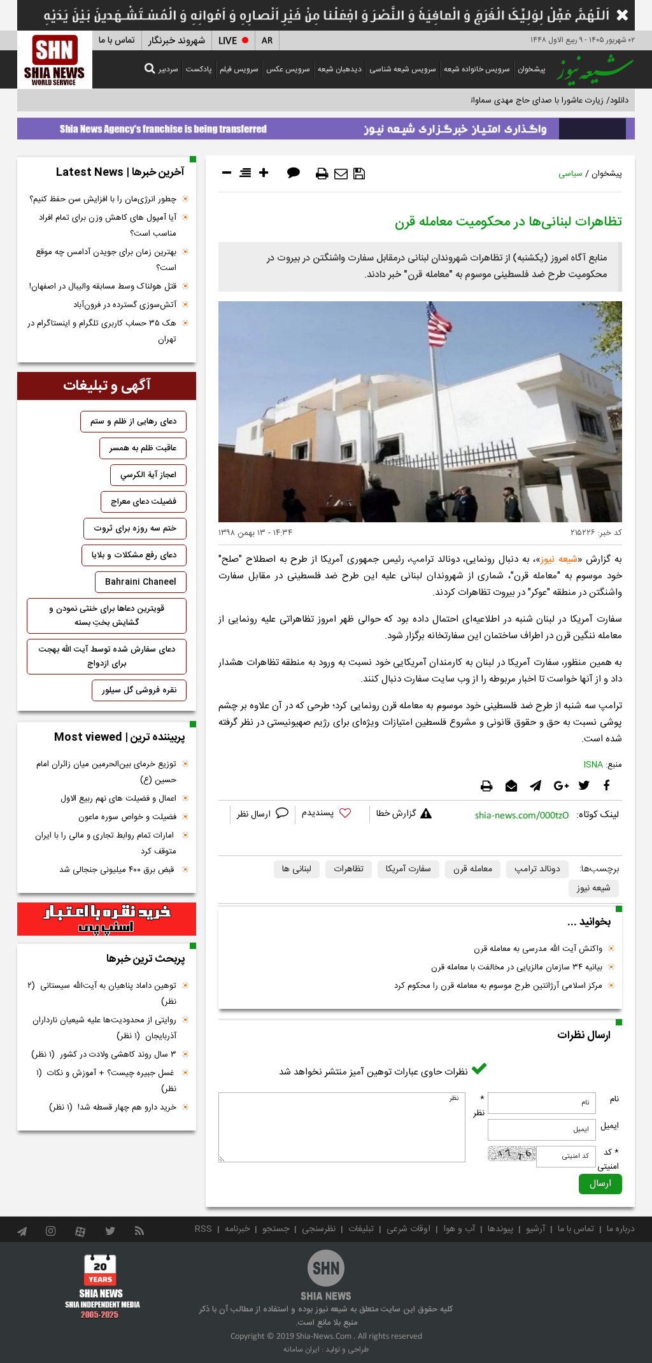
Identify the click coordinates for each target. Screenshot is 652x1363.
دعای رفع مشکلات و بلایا (134, 555)
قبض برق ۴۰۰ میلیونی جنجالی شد (117, 870)
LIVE (227, 41)
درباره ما (621, 1229)
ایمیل (609, 1126)
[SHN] (54, 60)
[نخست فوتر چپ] (102, 1286)
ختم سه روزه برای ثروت (135, 529)
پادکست (199, 69)
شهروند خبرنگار (176, 41)
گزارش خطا (396, 814)
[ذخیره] (359, 174)
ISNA (593, 765)
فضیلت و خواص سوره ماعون (127, 817)
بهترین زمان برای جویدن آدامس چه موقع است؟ (106, 260)
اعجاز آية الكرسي (148, 475)
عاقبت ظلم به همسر (143, 448)
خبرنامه (237, 1229)
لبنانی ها (296, 869)
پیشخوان (532, 69)
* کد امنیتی (608, 1160)
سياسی (570, 174)
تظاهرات (349, 869)
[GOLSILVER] (106, 919)
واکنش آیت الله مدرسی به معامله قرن (538, 949)
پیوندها (500, 1229)
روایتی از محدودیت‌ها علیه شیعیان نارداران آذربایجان (104, 1028)
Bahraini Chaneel (140, 582)
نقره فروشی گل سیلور (139, 690)
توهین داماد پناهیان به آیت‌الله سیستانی (101, 994)
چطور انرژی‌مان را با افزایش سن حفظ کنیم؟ (102, 199)
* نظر (479, 1106)
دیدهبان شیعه (340, 69)
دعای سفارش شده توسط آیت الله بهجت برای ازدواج (107, 657)
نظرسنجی (319, 1229)
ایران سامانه (301, 1349)
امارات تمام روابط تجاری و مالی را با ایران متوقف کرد (105, 844)
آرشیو (535, 1229)
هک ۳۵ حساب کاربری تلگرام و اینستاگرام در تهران (101, 331)
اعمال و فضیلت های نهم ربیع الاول (118, 799)
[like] (332, 815)
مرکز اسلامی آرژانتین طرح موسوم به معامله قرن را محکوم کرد (498, 986)
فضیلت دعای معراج (143, 502)
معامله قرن (472, 869)
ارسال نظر (255, 814)
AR (267, 41)
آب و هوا (459, 1229)
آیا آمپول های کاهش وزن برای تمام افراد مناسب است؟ (107, 226)
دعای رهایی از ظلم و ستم (133, 422)
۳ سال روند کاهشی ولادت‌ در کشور (103, 1055)
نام (614, 1099)
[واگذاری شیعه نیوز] (326, 125)
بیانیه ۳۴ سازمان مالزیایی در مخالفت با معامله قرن (516, 967)
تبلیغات (361, 1229)
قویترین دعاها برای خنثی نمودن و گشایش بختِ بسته (106, 616)
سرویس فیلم (239, 69)
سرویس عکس (288, 69)
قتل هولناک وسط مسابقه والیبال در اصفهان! (102, 287)
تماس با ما (117, 40)
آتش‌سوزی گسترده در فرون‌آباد (124, 305)
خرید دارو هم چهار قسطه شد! (112, 1108)
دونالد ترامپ (537, 869)
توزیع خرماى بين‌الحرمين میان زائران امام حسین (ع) (106, 772)
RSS (203, 1229)
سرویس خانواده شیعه (477, 69)
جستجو (275, 1229)
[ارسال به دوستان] (341, 174)
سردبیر (168, 69)
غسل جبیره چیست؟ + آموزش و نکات (106, 1081)
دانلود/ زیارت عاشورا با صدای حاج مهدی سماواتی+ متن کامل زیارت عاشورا (503, 101)
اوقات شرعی (408, 1229)
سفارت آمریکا (408, 869)
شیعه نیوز (559, 559)
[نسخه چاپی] (322, 174)
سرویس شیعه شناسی (402, 69)
